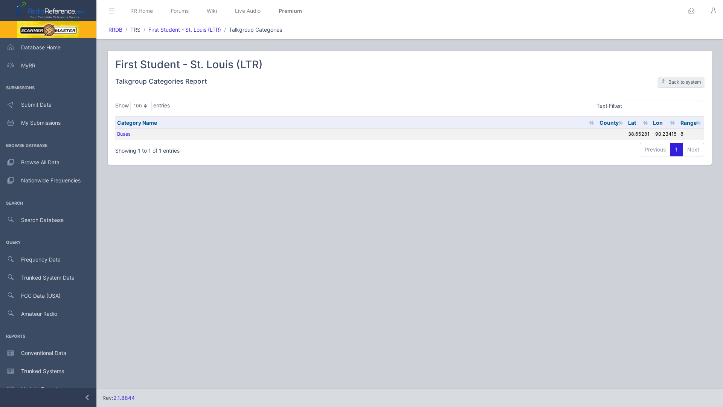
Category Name (137, 122)
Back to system (684, 82)
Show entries (142, 105)
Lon (658, 122)
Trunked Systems (42, 371)
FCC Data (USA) (41, 295)
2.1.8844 (124, 398)
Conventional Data (43, 353)
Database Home (41, 47)
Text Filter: (609, 105)
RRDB (115, 29)
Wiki (212, 11)
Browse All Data (40, 162)
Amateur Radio (39, 314)
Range (688, 122)
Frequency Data (41, 259)
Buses (124, 134)
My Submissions (41, 122)
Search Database (42, 220)
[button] (691, 11)
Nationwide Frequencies (51, 180)
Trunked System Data (48, 277)
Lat (632, 122)
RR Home (141, 11)
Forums (180, 11)
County (609, 122)
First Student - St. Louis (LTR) (184, 29)
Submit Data (36, 104)
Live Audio (248, 11)
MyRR (28, 65)
